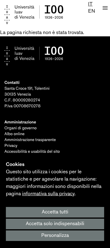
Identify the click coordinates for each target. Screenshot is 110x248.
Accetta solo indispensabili (55, 224)
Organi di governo (20, 128)
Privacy (10, 146)
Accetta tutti (55, 212)
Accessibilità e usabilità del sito (32, 152)
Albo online (14, 134)
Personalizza (55, 235)
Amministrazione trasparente (30, 140)
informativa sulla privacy (48, 194)
